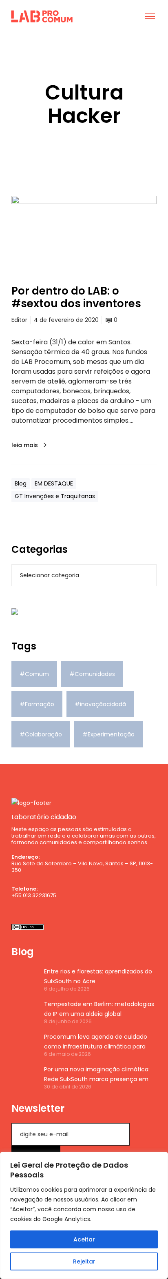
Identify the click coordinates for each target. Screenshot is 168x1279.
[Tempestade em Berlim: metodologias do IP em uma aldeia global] (23, 1011)
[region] (84, 1215)
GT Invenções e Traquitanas (55, 496)
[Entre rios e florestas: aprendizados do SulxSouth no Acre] (23, 979)
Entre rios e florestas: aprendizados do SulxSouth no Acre (98, 976)
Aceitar (84, 1239)
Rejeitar (84, 1261)
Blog (21, 483)
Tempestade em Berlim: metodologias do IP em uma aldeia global (99, 1009)
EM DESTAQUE (54, 483)
